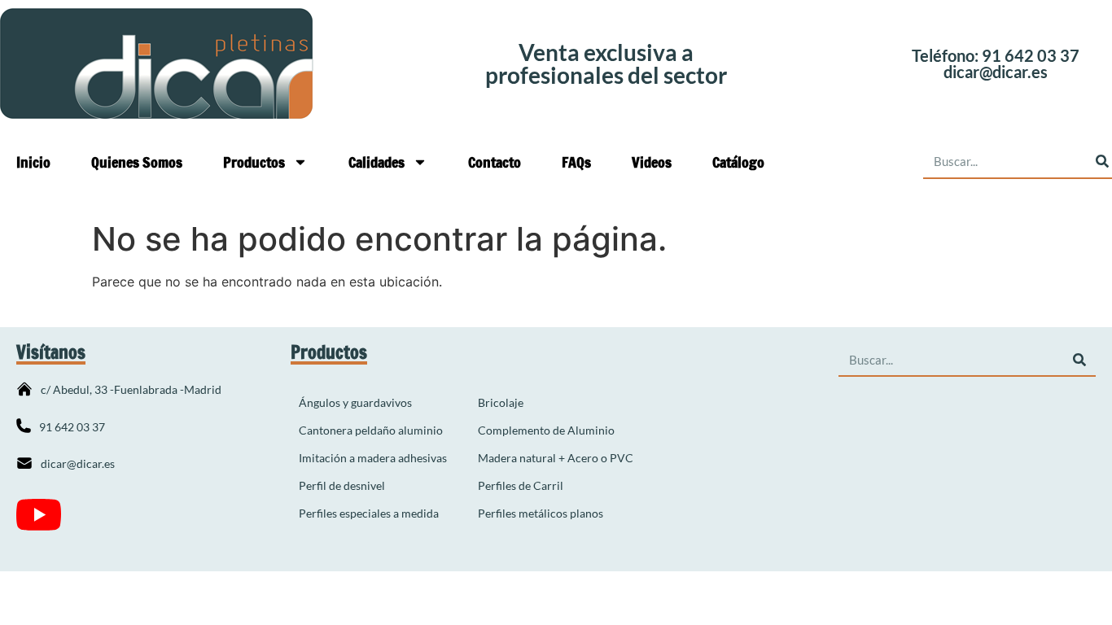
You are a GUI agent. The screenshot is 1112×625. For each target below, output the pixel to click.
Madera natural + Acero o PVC (555, 458)
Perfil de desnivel (342, 485)
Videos (652, 162)
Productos (254, 162)
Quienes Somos (136, 162)
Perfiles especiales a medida (369, 513)
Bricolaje (500, 402)
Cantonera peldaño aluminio (371, 430)
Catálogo (738, 162)
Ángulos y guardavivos (355, 402)
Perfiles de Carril (520, 485)
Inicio (33, 162)
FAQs (576, 162)
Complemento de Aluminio (546, 430)
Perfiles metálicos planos (540, 513)
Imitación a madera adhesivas (373, 458)
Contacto (494, 162)
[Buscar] (1079, 359)
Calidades (376, 162)
